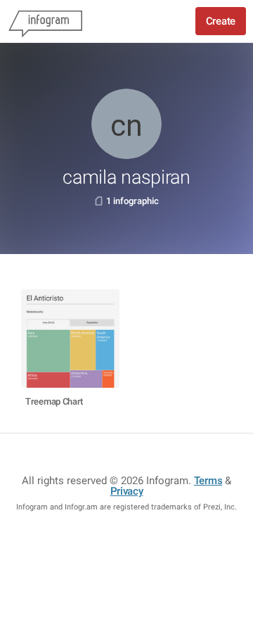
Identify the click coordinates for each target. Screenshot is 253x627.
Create (220, 21)
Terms (208, 480)
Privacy (126, 491)
